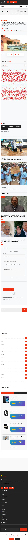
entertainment (5, 497)
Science (4, 126)
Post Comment (9, 289)
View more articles (14, 447)
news (7, 11)
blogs (3, 499)
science (2, 374)
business (2, 344)
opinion (2, 354)
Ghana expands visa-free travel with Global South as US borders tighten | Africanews (13, 215)
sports (2, 341)
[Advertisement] (14, 322)
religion (2, 364)
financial (2, 371)
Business (18, 126)
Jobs (2, 383)
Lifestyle (4, 514)
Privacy (3, 511)
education (3, 357)
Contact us (4, 519)
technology (3, 347)
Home (3, 11)
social (23, 30)
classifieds (4, 502)
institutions (4, 496)
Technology (11, 126)
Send (23, 529)
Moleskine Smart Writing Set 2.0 (17, 423)
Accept (11, 538)
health (2, 361)
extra (2, 367)
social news (4, 20)
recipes (3, 501)
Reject (17, 538)
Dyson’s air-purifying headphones (17, 436)
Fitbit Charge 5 (13, 410)
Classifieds (3, 381)
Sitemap (4, 517)
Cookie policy (16, 535)
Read (16, 30)
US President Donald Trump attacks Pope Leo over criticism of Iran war (13, 240)
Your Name (5, 253)
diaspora (2, 377)
